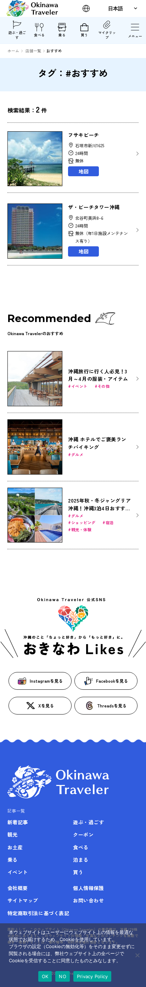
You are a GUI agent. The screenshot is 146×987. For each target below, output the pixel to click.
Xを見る (46, 705)
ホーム (13, 50)
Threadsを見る (112, 705)
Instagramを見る (46, 681)
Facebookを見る (112, 681)
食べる (39, 35)
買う (84, 35)
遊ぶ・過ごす (17, 35)
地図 (84, 171)
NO (62, 976)
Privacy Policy (92, 976)
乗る (62, 35)
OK (45, 976)
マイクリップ (107, 35)
